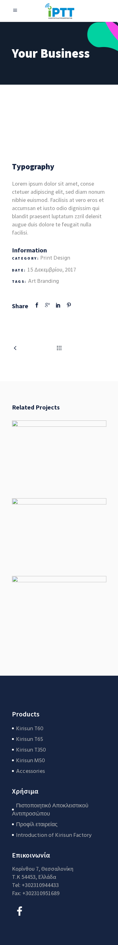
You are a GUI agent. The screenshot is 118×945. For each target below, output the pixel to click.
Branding (48, 281)
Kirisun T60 (29, 728)
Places (59, 526)
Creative (74, 617)
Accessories (30, 771)
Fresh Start (59, 448)
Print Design (55, 258)
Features (75, 461)
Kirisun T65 (29, 739)
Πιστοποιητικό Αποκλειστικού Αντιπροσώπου (50, 810)
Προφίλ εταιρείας (37, 824)
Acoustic (59, 604)
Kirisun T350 (31, 750)
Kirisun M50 (30, 760)
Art (32, 281)
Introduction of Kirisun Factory (54, 835)
